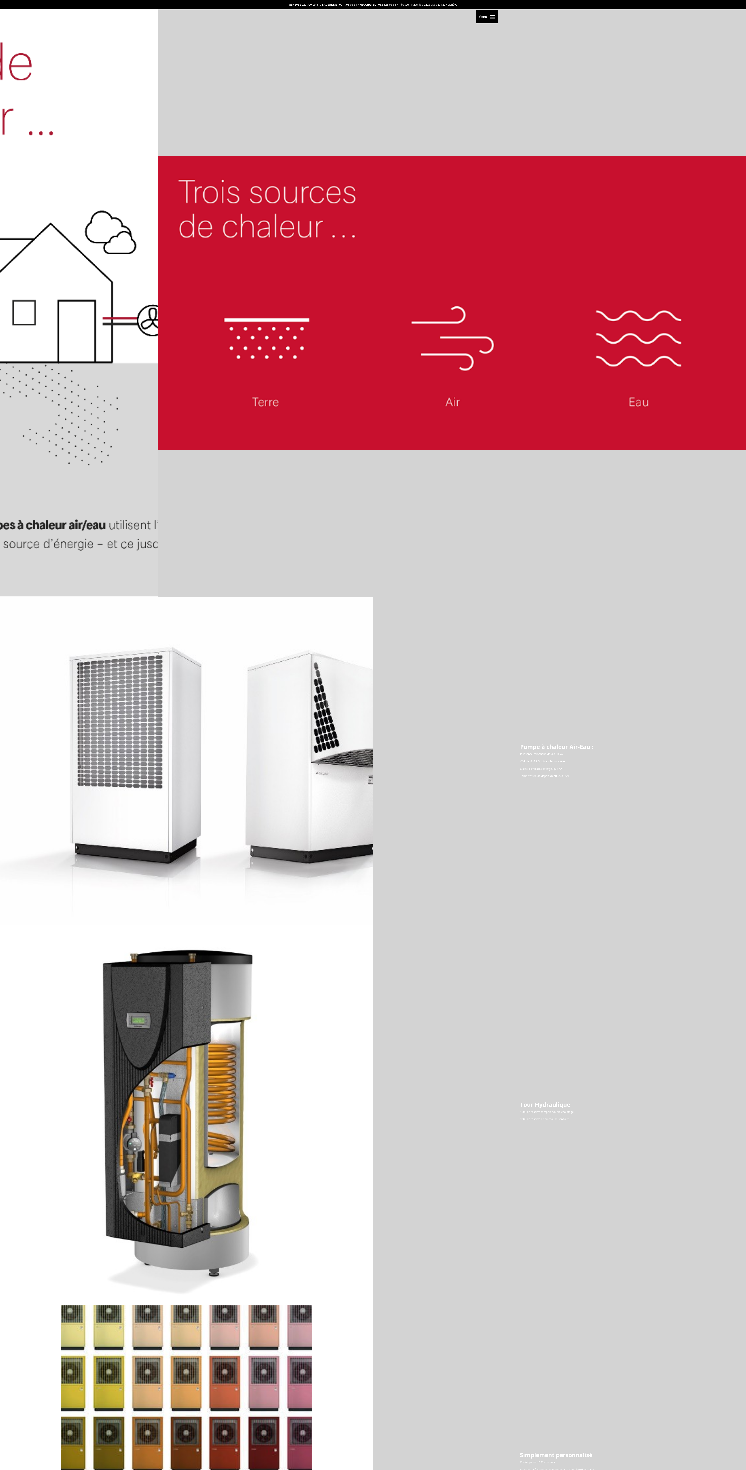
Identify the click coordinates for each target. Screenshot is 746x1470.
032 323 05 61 (387, 4)
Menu (482, 17)
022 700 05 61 (311, 4)
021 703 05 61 (348, 4)
